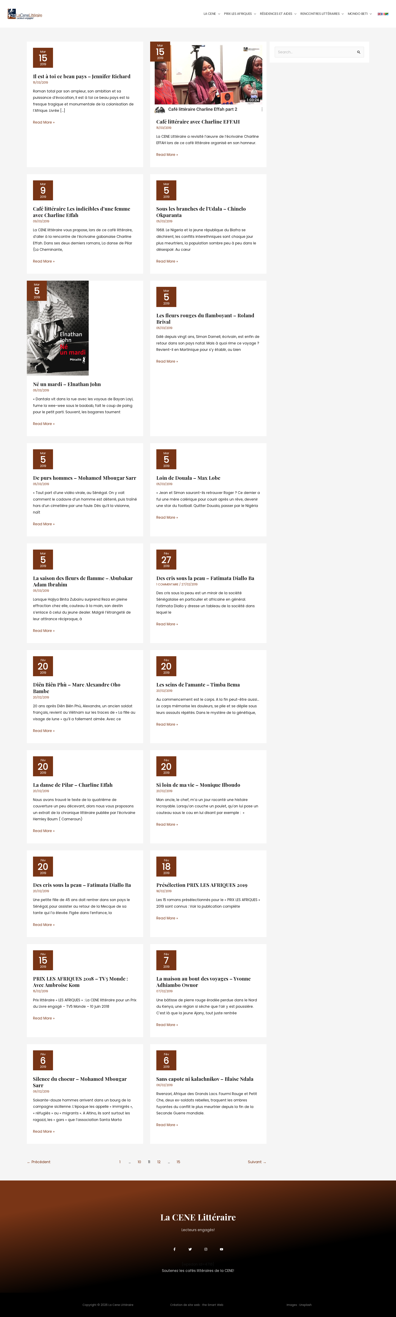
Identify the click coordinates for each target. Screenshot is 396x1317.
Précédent (39, 1161)
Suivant (257, 1161)
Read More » (44, 122)
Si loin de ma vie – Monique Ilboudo (198, 784)
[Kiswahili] (387, 14)
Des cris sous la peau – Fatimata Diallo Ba (205, 578)
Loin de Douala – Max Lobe (188, 477)
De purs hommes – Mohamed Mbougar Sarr (84, 477)
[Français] (383, 14)
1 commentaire (167, 584)
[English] (379, 14)
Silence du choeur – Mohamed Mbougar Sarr (80, 1081)
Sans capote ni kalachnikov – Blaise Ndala (204, 1078)
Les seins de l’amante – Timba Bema (198, 684)
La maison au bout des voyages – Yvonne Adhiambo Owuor (203, 981)
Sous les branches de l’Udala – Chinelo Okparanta (201, 211)
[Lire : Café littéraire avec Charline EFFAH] (208, 77)
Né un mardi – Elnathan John (67, 384)
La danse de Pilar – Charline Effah (73, 784)
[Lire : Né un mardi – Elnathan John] (58, 328)
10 (139, 1161)
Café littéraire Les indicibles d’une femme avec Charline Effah (81, 211)
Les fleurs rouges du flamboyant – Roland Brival (205, 318)
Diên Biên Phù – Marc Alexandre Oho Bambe (76, 687)
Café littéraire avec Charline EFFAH (198, 121)
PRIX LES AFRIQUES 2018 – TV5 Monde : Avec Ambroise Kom (80, 981)
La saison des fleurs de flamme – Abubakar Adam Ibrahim (83, 581)
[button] (218, 13)
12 (159, 1161)
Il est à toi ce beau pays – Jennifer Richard (82, 76)
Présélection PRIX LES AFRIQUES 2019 (202, 885)
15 (178, 1161)
